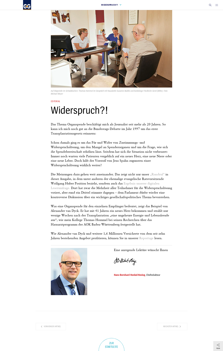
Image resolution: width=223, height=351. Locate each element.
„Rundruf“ (157, 174)
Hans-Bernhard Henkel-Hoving (129, 274)
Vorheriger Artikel (52, 326)
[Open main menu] (217, 5)
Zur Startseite (111, 345)
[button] (210, 5)
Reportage (146, 238)
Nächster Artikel (171, 326)
